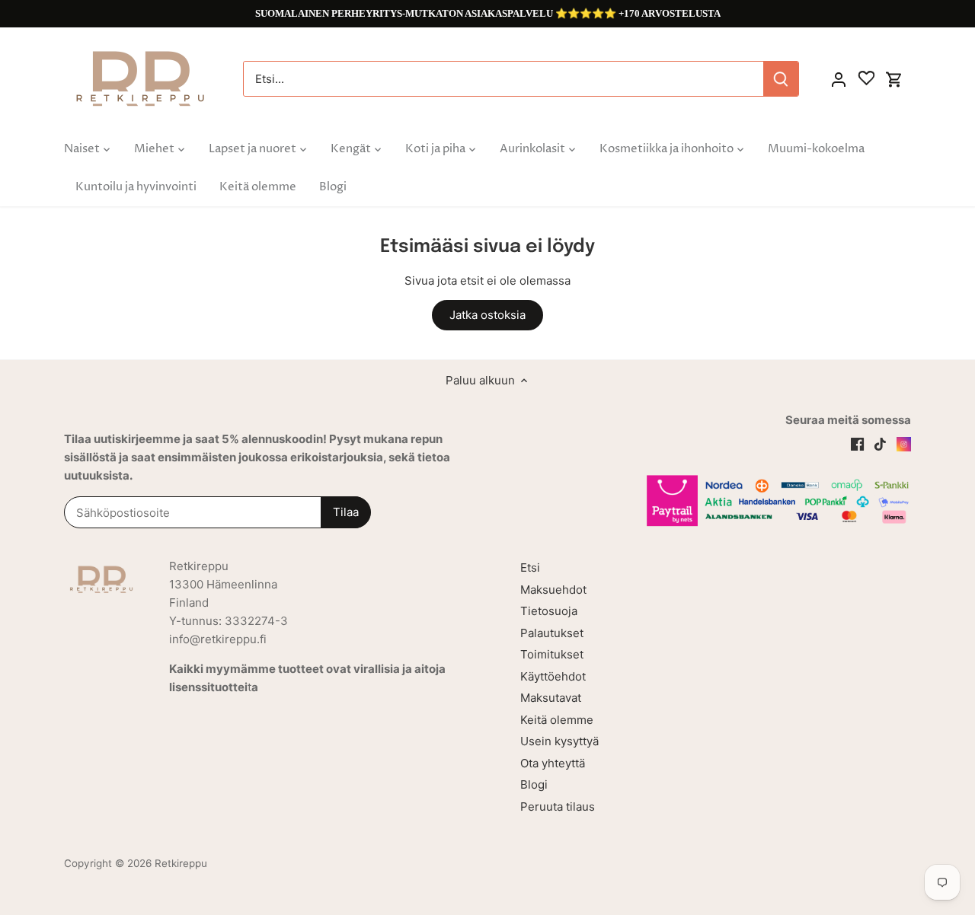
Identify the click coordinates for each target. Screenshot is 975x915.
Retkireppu (181, 863)
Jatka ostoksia (487, 315)
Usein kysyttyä (559, 741)
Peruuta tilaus (557, 806)
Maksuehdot (553, 589)
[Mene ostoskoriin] (894, 79)
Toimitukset (551, 654)
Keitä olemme (556, 720)
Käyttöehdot (553, 676)
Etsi (530, 567)
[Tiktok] (880, 443)
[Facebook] (857, 443)
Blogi (534, 784)
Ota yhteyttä (552, 763)
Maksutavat (550, 697)
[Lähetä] (780, 79)
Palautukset (551, 633)
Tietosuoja (548, 611)
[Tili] (838, 79)
